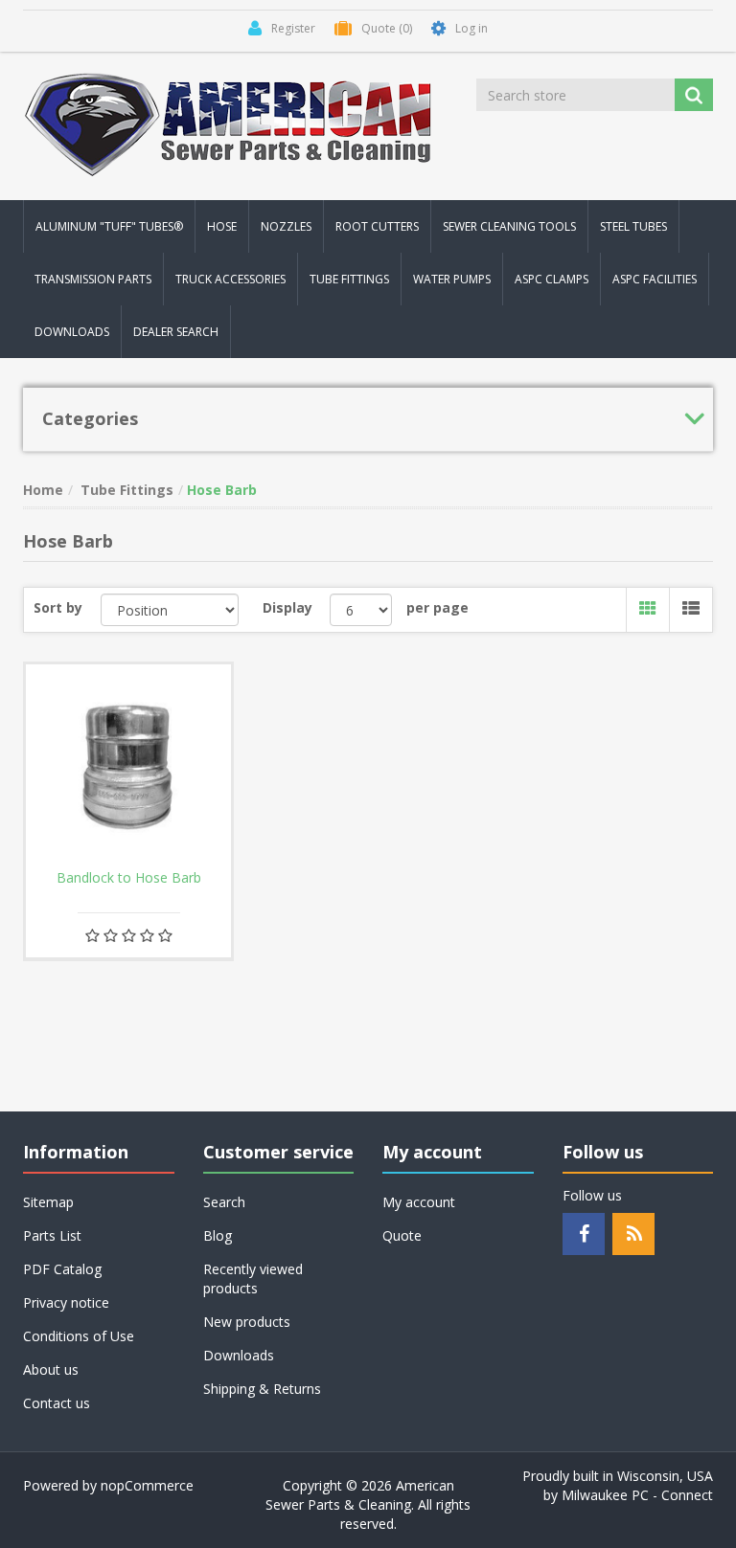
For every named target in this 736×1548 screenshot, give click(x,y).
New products (246, 1321)
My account (418, 1202)
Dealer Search (175, 332)
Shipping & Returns (262, 1389)
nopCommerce (147, 1485)
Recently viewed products (253, 1278)
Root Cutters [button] (377, 226)
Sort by (58, 607)
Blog (217, 1235)
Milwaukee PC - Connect (637, 1495)
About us (51, 1369)
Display (287, 607)
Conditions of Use (78, 1336)
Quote (402, 1235)
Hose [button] (222, 226)
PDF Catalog (62, 1269)
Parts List (52, 1235)
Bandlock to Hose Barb (129, 877)
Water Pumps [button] (452, 279)
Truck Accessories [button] (230, 279)
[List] (690, 610)
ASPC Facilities (654, 279)
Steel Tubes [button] (633, 226)
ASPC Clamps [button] (551, 279)
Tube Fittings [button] (349, 279)
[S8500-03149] (128, 767)
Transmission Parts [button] (92, 279)
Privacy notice (66, 1302)
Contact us (56, 1403)
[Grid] (647, 610)
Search (224, 1202)
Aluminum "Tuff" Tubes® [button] (109, 226)
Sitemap (48, 1202)
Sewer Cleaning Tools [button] (509, 226)
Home (43, 490)
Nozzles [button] (286, 226)
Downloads (71, 332)
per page (437, 607)
